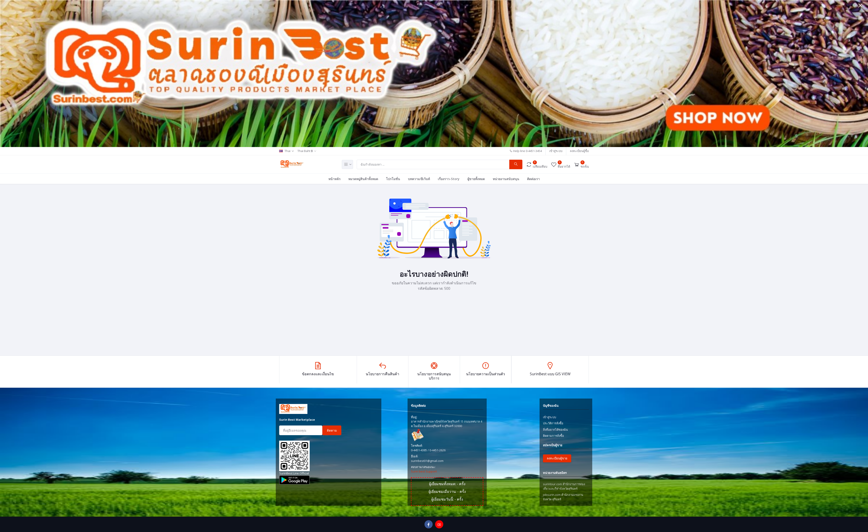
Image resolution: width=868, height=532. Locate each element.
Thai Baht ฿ (305, 151)
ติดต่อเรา (533, 179)
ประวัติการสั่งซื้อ (553, 423)
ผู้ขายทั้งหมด (476, 179)
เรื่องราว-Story (449, 179)
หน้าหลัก (334, 179)
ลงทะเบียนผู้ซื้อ (579, 151)
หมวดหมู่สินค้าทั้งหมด (363, 179)
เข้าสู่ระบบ (555, 151)
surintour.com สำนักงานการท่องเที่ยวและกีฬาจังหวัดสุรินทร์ (564, 486)
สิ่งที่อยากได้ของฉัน (555, 430)
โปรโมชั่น (393, 179)
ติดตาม (332, 430)
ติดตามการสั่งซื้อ (553, 436)
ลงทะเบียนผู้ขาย (557, 458)
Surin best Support (424, 471)
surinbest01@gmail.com (427, 461)
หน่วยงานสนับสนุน (506, 179)
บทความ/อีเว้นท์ (419, 179)
